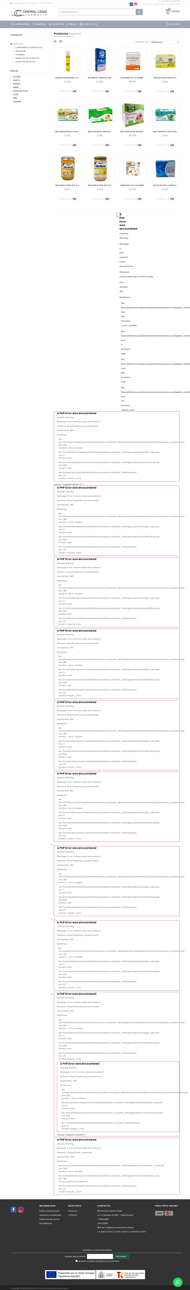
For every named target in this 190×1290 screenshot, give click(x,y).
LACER (15, 94)
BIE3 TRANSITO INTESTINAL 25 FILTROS (166, 131)
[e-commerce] (29, 12)
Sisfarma (32, 1288)
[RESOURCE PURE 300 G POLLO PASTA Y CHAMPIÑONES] (100, 168)
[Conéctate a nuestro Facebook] (13, 1210)
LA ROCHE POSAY (20, 91)
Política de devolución (49, 1219)
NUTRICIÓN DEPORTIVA (25, 62)
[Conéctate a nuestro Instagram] (21, 1210)
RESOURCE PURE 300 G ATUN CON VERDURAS (68, 185)
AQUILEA (16, 84)
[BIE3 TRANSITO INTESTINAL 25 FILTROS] (165, 115)
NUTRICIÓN (18, 44)
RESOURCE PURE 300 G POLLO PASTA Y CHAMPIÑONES (101, 185)
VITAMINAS (20, 55)
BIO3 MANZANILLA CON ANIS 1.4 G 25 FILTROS (68, 131)
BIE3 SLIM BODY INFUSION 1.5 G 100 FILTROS (133, 131)
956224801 (165, 1)
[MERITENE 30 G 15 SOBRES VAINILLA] (133, 168)
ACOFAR (16, 77)
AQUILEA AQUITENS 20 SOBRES (166, 77)
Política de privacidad (49, 1211)
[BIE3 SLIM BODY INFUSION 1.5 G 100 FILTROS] (133, 115)
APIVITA (16, 80)
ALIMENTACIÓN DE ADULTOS (27, 58)
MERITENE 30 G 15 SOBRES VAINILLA (133, 185)
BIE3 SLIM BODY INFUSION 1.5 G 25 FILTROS (101, 131)
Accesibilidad (45, 1223)
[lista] (61, 41)
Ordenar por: (142, 41)
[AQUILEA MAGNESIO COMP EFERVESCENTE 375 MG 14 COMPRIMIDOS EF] (68, 61)
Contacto (72, 1215)
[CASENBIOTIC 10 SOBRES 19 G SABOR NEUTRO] (133, 61)
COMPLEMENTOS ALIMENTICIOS (28, 47)
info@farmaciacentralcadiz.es (119, 1227)
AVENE (15, 87)
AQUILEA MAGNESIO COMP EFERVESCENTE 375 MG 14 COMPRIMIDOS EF (68, 77)
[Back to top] (187, 1284)
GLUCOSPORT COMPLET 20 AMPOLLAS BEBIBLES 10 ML (166, 185)
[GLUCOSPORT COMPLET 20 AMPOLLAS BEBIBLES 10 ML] (165, 168)
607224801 (176, 1)
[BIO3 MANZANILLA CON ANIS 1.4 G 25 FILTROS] (68, 115)
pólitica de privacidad (108, 1261)
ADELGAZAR (20, 51)
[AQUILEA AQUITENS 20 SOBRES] (165, 61)
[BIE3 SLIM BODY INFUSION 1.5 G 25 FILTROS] (100, 115)
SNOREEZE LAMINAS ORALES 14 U (101, 77)
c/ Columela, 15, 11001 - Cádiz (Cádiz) (116, 1215)
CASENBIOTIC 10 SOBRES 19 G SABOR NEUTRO (133, 77)
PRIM (15, 98)
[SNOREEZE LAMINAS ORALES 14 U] (100, 61)
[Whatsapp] (178, 1282)
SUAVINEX (17, 102)
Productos (72, 1211)
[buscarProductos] (139, 12)
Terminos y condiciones (50, 1215)
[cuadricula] (55, 41)
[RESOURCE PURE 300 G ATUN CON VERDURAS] (68, 168)
